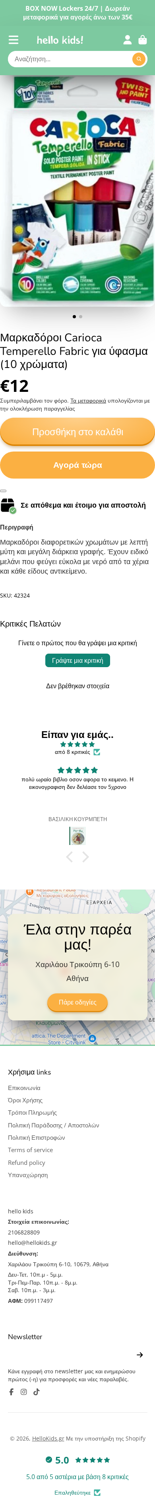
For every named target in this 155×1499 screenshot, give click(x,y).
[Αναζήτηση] (139, 59)
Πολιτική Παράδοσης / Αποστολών (53, 1125)
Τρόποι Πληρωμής (32, 1112)
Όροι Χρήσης (25, 1100)
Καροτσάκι (142, 40)
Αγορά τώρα (77, 464)
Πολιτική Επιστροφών (36, 1137)
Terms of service (30, 1150)
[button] (71, 856)
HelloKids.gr (48, 1438)
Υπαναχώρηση (28, 1175)
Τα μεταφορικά (88, 400)
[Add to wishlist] (3, 491)
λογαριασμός (127, 40)
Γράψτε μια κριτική (77, 660)
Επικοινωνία (24, 1088)
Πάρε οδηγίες (78, 1002)
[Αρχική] (60, 40)
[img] (77, 744)
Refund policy (26, 1162)
